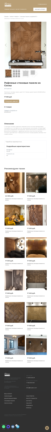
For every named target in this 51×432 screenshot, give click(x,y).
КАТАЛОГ (12, 9)
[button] (45, 45)
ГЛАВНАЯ (6, 9)
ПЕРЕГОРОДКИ (8, 396)
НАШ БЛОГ (29, 403)
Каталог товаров (14, 16)
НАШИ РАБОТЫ (30, 396)
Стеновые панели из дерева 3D (28, 16)
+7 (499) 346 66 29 (42, 4)
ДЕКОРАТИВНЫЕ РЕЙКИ (10, 398)
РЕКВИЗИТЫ (29, 405)
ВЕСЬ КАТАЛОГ (8, 393)
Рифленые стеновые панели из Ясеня (14, 199)
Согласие (6, 415)
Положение (23, 414)
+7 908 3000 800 (30, 382)
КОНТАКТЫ (29, 400)
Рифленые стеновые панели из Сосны (36, 199)
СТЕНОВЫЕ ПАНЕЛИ (9, 400)
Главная (6, 16)
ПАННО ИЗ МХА (8, 403)
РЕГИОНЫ (28, 407)
